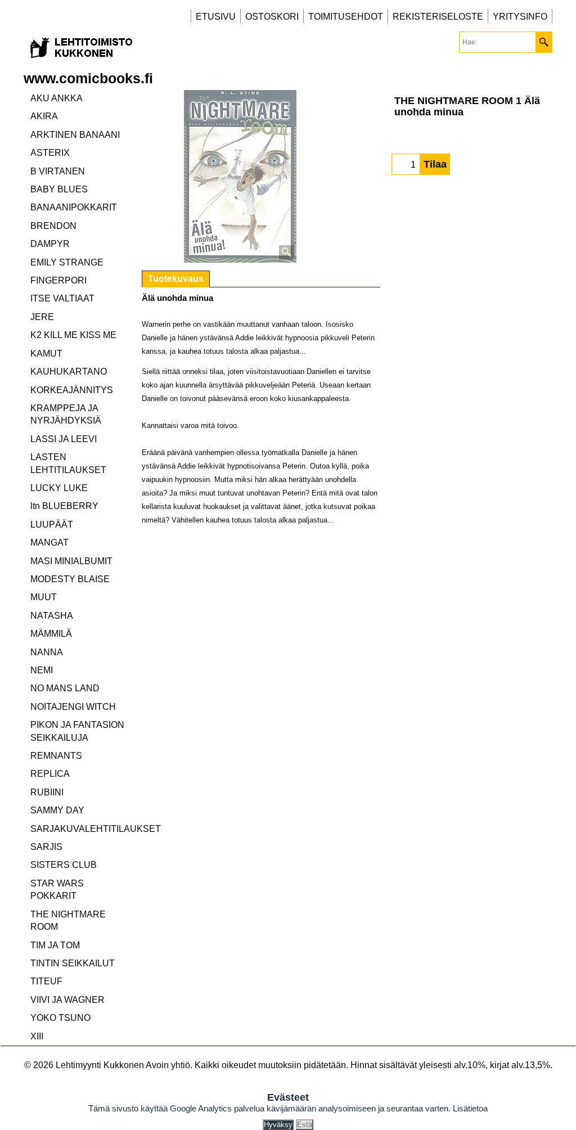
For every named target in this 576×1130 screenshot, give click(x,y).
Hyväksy (278, 1124)
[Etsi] (544, 42)
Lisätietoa (470, 1108)
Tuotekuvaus (176, 278)
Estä (304, 1124)
